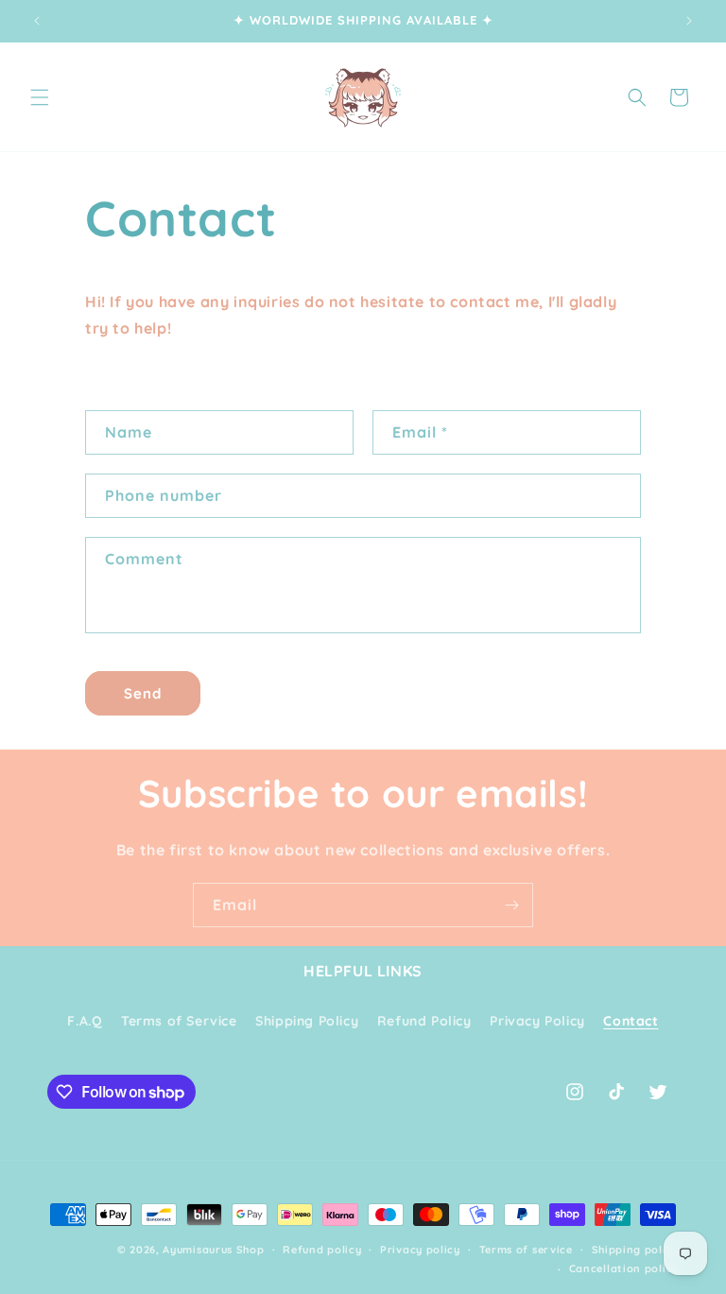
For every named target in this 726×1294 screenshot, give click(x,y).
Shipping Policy (306, 1020)
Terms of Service (179, 1020)
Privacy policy (420, 1249)
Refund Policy (424, 1020)
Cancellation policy (624, 1268)
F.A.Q (84, 1020)
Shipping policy (636, 1249)
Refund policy (322, 1249)
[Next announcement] (689, 21)
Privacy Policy (537, 1020)
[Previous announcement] (37, 21)
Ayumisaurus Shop (213, 1249)
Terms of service (526, 1249)
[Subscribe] (511, 905)
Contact (630, 1020)
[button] (39, 97)
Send (143, 693)
